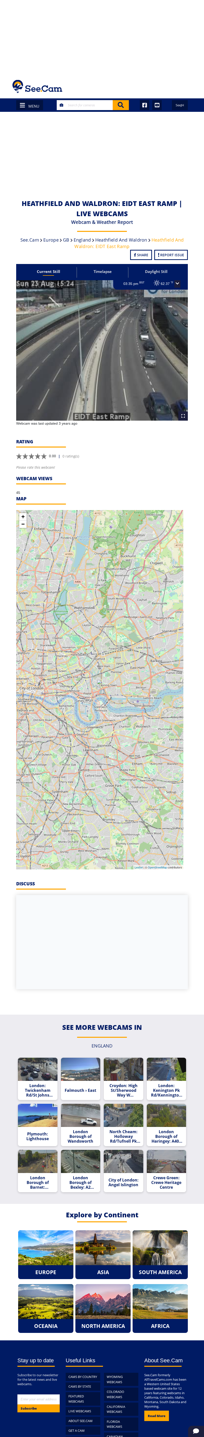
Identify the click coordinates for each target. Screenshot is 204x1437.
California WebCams (116, 1409)
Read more (156, 1416)
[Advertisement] (102, 37)
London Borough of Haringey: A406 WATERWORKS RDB (166, 1136)
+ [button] (23, 517)
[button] (177, 284)
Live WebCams (79, 1411)
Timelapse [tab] (103, 271)
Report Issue (171, 255)
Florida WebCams (114, 1424)
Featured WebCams (76, 1399)
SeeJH (180, 105)
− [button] (23, 524)
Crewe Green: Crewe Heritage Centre (166, 1183)
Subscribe (29, 1408)
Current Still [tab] (48, 271)
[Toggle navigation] (185, 86)
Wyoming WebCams (115, 1379)
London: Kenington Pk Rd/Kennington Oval (166, 1090)
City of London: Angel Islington (123, 1182)
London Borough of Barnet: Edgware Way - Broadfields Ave (37, 1183)
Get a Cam (76, 1430)
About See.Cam (80, 1421)
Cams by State (79, 1386)
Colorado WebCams (115, 1394)
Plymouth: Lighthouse (37, 1136)
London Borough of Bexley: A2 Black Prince (80, 1183)
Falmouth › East (80, 1090)
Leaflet (139, 867)
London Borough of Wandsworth (80, 1136)
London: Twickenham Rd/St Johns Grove (38, 1090)
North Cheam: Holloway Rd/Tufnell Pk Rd (123, 1136)
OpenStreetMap (157, 867)
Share (142, 255)
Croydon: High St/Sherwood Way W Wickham (123, 1090)
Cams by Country (82, 1376)
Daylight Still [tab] (156, 271)
